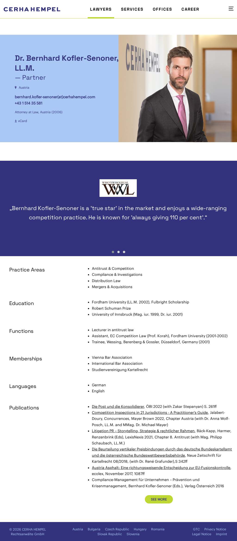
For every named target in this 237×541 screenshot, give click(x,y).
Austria (77, 529)
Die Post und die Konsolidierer (118, 406)
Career (190, 9)
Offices (162, 9)
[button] (113, 252)
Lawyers (101, 9)
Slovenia (133, 534)
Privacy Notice (215, 529)
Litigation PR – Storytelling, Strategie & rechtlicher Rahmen (143, 430)
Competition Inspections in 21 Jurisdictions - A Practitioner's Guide (150, 412)
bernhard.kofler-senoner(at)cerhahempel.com (55, 96)
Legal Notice (201, 534)
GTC (196, 529)
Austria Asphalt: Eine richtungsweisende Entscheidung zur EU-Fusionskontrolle (161, 467)
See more (159, 499)
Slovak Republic (109, 534)
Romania (158, 529)
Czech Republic (117, 529)
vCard (22, 121)
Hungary (140, 529)
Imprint (221, 534)
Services (132, 9)
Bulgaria (94, 529)
